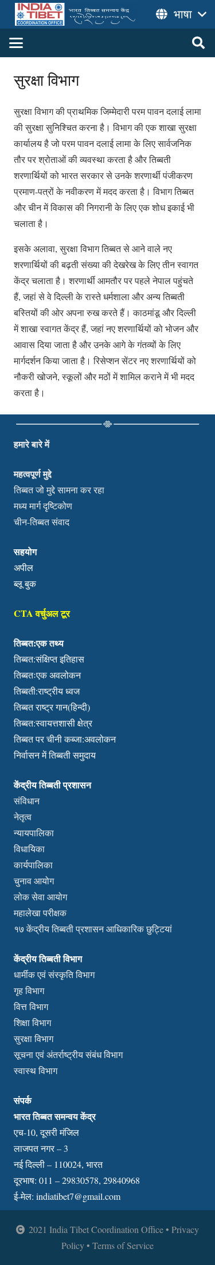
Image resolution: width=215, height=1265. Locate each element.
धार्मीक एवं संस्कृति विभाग (54, 974)
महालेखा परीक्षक (40, 913)
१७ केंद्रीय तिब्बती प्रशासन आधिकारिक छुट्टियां (93, 929)
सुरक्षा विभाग (33, 1038)
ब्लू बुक (25, 583)
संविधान (27, 801)
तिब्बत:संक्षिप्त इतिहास (49, 659)
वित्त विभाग (31, 1006)
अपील (23, 567)
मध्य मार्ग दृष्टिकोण (43, 506)
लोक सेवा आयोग (40, 897)
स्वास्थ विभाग (35, 1070)
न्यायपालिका (34, 833)
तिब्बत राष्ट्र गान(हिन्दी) (52, 707)
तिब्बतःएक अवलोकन (47, 675)
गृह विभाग (29, 990)
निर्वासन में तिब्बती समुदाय (55, 755)
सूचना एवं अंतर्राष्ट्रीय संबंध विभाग (68, 1054)
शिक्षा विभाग (32, 1022)
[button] (16, 43)
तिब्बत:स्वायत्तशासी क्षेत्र (53, 723)
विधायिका (29, 849)
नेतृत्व (23, 817)
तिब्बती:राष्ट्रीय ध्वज (47, 691)
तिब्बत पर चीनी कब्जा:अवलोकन (65, 739)
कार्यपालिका (33, 865)
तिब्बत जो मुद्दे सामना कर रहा (59, 490)
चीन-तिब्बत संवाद (41, 522)
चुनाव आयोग (34, 881)
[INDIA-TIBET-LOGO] (76, 14)
